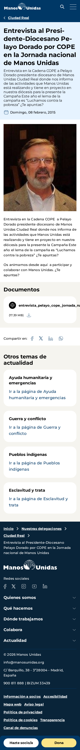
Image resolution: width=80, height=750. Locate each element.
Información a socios (22, 696)
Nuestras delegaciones (42, 529)
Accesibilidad (55, 696)
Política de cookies (21, 720)
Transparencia (52, 720)
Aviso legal (34, 704)
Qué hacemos (18, 608)
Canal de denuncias (21, 728)
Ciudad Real (18, 18)
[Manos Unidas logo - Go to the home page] (22, 8)
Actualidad (15, 640)
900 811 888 (14, 683)
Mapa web (13, 704)
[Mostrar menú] (72, 6)
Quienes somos (20, 597)
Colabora (13, 629)
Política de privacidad (23, 712)
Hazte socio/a (21, 743)
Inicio (9, 529)
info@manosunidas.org (24, 662)
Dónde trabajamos (23, 619)
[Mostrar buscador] (61, 7)
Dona (59, 743)
